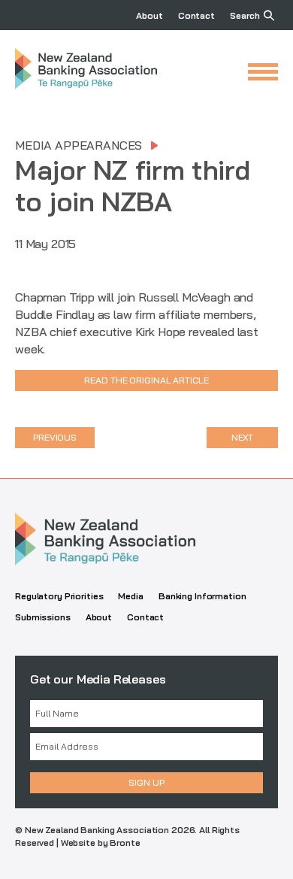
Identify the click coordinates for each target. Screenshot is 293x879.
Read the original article (146, 380)
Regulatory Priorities (59, 596)
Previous (55, 437)
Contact (196, 15)
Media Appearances (78, 145)
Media (130, 596)
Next (242, 437)
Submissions (43, 617)
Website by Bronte (100, 842)
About (149, 15)
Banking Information (202, 596)
